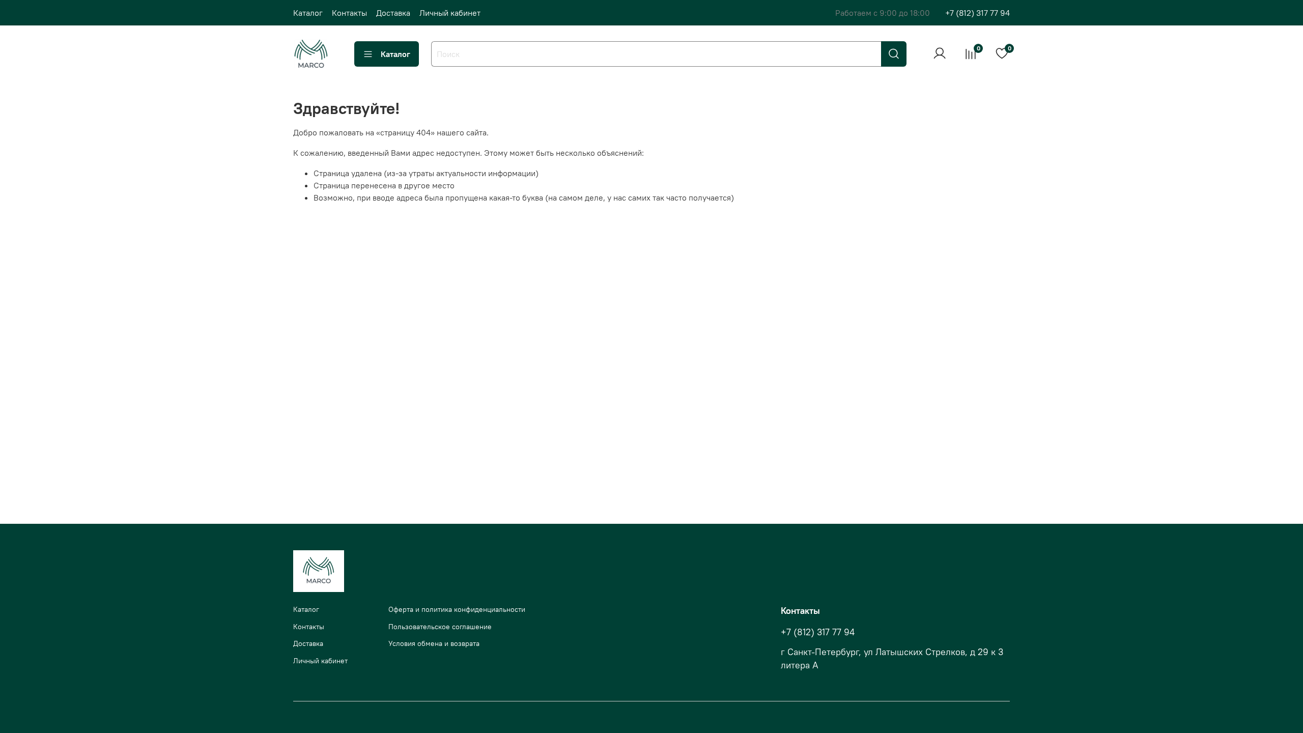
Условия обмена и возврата (433, 643)
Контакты (349, 13)
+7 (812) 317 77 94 (977, 13)
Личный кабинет (449, 13)
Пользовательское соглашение (440, 626)
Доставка (393, 13)
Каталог (308, 13)
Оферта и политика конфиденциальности (456, 609)
